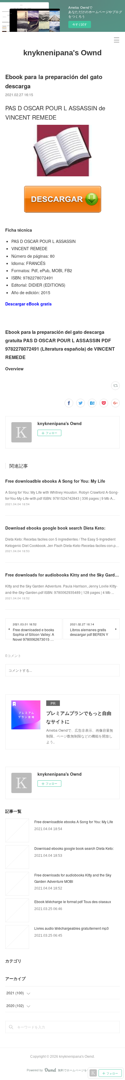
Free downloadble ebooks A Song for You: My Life (55, 481)
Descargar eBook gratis (28, 304)
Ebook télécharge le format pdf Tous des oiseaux (72, 901)
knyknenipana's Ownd (62, 52)
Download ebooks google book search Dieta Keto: (55, 528)
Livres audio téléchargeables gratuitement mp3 (71, 928)
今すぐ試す (79, 24)
